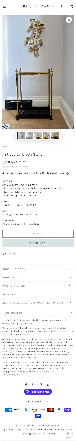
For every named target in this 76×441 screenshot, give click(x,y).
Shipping (5, 166)
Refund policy (31, 429)
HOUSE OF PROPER (32, 425)
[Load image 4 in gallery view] (46, 135)
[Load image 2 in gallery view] (29, 135)
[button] (63, 6)
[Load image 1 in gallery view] (21, 135)
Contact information (48, 433)
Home (5, 146)
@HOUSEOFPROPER (13, 429)
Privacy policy (47, 429)
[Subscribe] (72, 313)
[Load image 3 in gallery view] (38, 135)
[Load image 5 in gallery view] (55, 135)
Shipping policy (29, 433)
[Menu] (4, 6)
